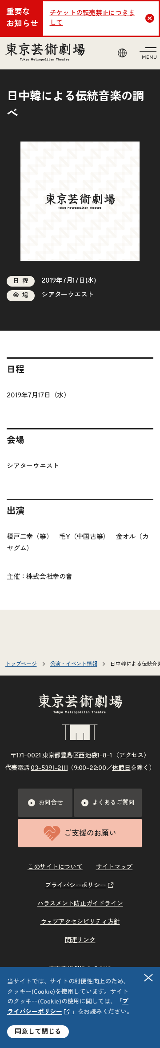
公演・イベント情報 (73, 664)
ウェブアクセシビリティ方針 (80, 922)
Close (149, 18)
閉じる (148, 977)
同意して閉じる (38, 1031)
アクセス (131, 756)
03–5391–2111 (49, 768)
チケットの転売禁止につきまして (92, 18)
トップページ (21, 664)
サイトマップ (114, 867)
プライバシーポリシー (75, 885)
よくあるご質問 (113, 803)
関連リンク (80, 940)
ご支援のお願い (90, 833)
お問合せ (51, 803)
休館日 (121, 768)
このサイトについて (55, 867)
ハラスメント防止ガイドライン (80, 904)
